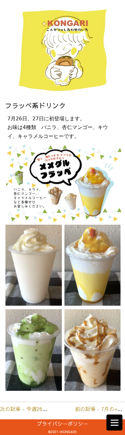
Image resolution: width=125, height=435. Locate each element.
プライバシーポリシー (62, 423)
